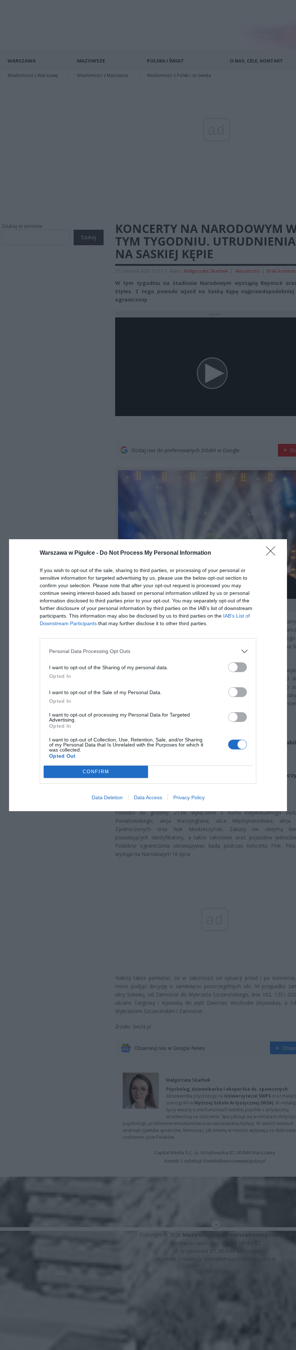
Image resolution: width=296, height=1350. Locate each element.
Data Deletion (107, 797)
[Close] (273, 553)
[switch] (237, 667)
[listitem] (148, 651)
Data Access (148, 797)
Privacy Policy (189, 797)
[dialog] (148, 675)
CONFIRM (96, 771)
